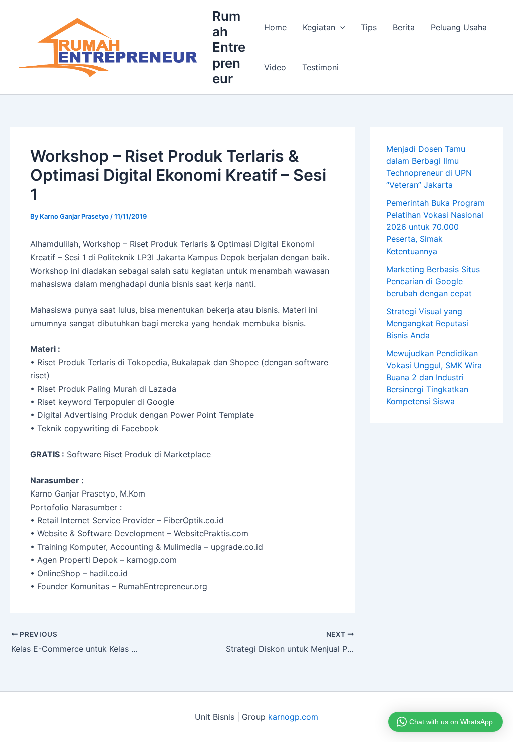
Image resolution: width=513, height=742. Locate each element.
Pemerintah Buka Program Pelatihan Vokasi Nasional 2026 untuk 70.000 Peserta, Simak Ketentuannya (435, 227)
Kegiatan (319, 27)
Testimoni (320, 67)
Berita (404, 27)
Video (275, 67)
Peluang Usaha (459, 27)
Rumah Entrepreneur (228, 47)
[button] (340, 27)
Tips (369, 27)
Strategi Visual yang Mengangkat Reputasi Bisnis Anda (427, 323)
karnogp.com (293, 717)
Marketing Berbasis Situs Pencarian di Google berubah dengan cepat (433, 281)
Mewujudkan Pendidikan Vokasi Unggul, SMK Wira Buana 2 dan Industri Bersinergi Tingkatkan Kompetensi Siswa (434, 377)
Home (275, 27)
